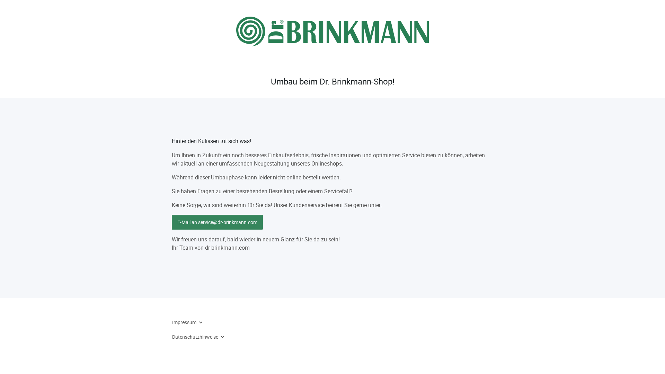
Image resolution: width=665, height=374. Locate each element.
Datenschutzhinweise (195, 336)
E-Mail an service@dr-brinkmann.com (217, 222)
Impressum (184, 322)
